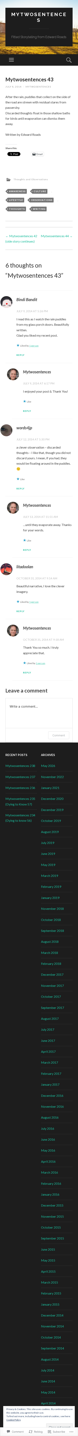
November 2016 (52, 1106)
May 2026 (48, 766)
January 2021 (50, 788)
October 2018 (51, 920)
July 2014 (47, 1370)
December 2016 (52, 1095)
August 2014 (50, 1359)
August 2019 (50, 832)
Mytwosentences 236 (20, 788)
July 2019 (47, 843)
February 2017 (51, 1073)
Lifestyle (16, 199)
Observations (41, 199)
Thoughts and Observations (31, 179)
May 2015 (48, 1260)
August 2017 (50, 1018)
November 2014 (52, 1326)
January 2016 (50, 1194)
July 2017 (47, 1029)
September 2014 (52, 1348)
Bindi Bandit (26, 299)
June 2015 (48, 1249)
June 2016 (48, 1139)
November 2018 (52, 908)
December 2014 (52, 1315)
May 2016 (48, 1150)
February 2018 (51, 963)
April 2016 (48, 1161)
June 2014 (48, 1381)
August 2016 (50, 1117)
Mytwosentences (39, 17)
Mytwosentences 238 (20, 766)
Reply (20, 354)
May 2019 (48, 865)
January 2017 (50, 1084)
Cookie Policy (13, 1419)
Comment (58, 735)
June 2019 (48, 853)
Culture (40, 191)
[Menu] (11, 60)
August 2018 (50, 941)
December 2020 (52, 798)
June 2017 (48, 1040)
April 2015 (48, 1271)
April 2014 (48, 1403)
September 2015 (52, 1238)
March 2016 (49, 1172)
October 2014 (51, 1337)
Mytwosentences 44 (57, 236)
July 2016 (47, 1128)
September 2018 (52, 930)
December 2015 (52, 1205)
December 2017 (52, 974)
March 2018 (49, 952)
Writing (39, 208)
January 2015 (50, 1304)
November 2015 (52, 1216)
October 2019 (51, 820)
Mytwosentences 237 (20, 777)
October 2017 (51, 996)
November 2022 (52, 777)
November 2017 (52, 985)
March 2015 (49, 1282)
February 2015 (51, 1293)
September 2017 (52, 1007)
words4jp (24, 427)
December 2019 (52, 810)
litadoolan (24, 566)
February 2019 (51, 886)
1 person (34, 345)
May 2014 (48, 1392)
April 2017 (48, 1051)
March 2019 (49, 875)
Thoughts (17, 208)
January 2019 (50, 898)
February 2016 (51, 1183)
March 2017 (49, 1062)
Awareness (17, 191)
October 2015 (51, 1227)
